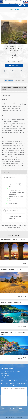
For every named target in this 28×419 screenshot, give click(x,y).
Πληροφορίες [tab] (8, 80)
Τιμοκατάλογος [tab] (19, 80)
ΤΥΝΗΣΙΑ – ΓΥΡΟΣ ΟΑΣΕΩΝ (11, 270)
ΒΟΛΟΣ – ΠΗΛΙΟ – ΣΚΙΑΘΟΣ (11, 303)
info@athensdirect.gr (7, 377)
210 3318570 (5, 373)
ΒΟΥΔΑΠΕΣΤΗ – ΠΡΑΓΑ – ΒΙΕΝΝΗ (13, 240)
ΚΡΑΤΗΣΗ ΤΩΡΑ (14, 66)
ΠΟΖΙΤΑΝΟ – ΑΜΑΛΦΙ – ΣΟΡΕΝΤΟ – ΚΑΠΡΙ (14, 333)
